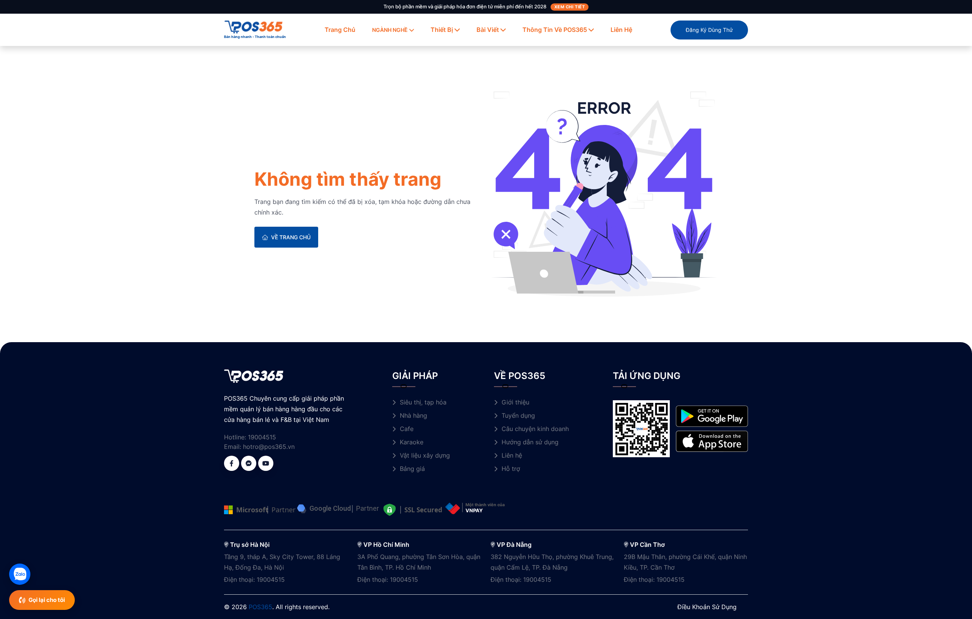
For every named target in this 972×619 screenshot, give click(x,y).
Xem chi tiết (569, 6)
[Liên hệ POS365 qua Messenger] (248, 463)
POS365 (260, 607)
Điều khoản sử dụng (707, 607)
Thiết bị (442, 29)
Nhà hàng (413, 415)
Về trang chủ (291, 237)
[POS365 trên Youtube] (265, 463)
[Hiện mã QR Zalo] (19, 574)
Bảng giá (412, 468)
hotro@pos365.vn (269, 446)
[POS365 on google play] (712, 415)
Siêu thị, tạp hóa (423, 402)
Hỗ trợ (511, 468)
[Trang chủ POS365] (253, 26)
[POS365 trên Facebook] (231, 463)
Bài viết (488, 29)
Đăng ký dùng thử (709, 30)
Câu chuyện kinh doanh (535, 429)
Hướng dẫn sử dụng (530, 442)
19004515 (262, 437)
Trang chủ (340, 29)
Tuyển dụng (518, 415)
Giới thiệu (515, 402)
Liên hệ (621, 29)
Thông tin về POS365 (554, 29)
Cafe (406, 429)
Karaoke (411, 442)
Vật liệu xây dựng (425, 455)
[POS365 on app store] (712, 441)
